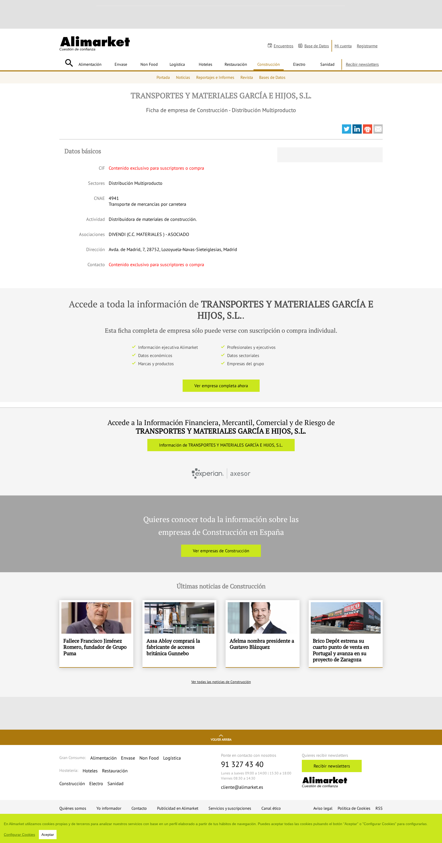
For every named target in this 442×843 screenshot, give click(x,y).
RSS (379, 808)
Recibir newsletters (362, 64)
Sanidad (327, 64)
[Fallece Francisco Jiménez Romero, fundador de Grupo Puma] (96, 633)
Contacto (139, 808)
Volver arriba (221, 739)
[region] (221, 828)
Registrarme (367, 45)
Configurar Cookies (19, 835)
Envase (121, 64)
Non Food (149, 64)
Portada (163, 77)
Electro (299, 64)
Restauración (236, 64)
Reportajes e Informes (215, 77)
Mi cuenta (343, 45)
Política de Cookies (354, 808)
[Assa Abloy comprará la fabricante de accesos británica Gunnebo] (179, 633)
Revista (246, 77)
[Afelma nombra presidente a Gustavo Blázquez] (263, 633)
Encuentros (283, 45)
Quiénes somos (72, 808)
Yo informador (108, 808)
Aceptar (47, 835)
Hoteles (205, 64)
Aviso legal (323, 808)
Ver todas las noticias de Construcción (221, 681)
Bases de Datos (272, 77)
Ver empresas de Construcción (221, 551)
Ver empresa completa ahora (221, 385)
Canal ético (271, 808)
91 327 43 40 (242, 764)
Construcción (268, 64)
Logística (177, 64)
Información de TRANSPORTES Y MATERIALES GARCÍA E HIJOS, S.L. (221, 445)
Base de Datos (316, 45)
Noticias (183, 77)
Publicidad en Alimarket (177, 808)
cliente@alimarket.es (242, 787)
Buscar (69, 63)
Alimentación (90, 64)
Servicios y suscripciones (229, 808)
